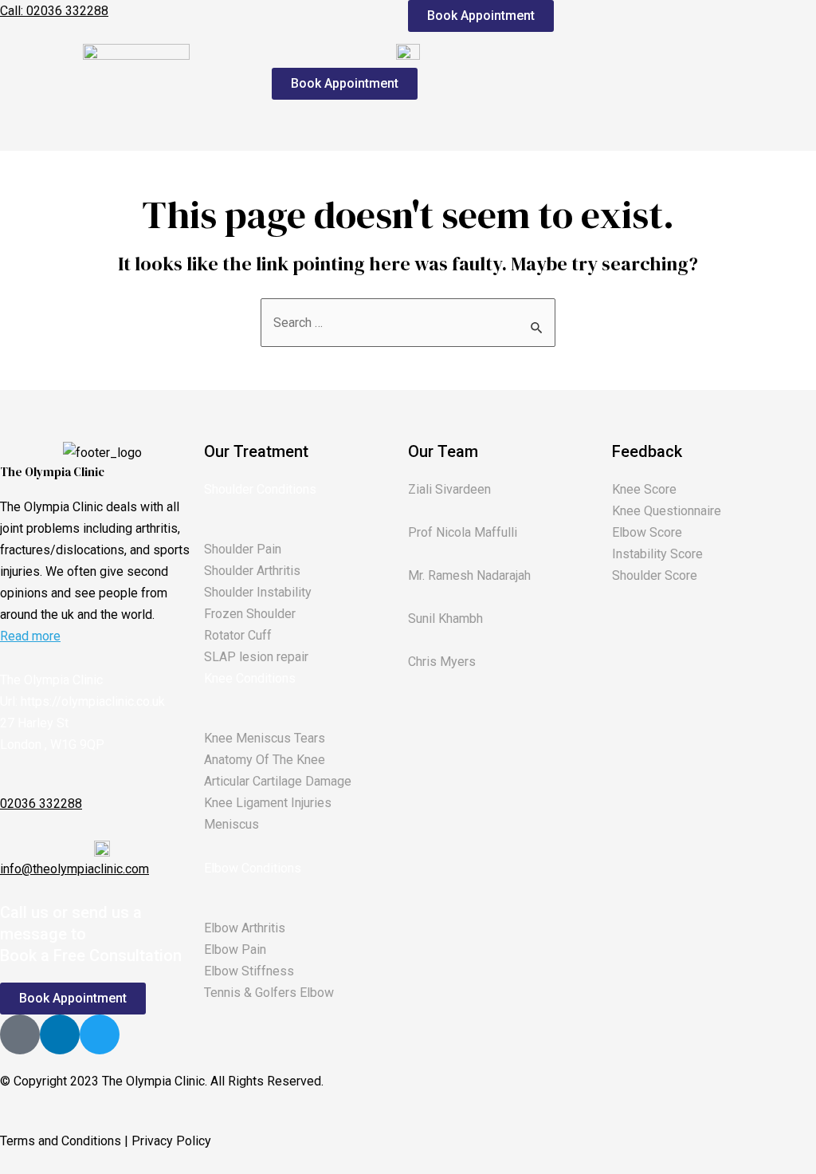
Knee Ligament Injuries (268, 802)
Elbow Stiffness (249, 971)
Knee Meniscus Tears (264, 738)
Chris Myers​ (442, 661)
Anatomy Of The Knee (264, 759)
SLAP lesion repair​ (256, 656)
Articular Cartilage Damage (277, 781)
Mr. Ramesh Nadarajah (469, 575)
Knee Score (644, 489)
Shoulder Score (654, 575)
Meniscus (231, 824)
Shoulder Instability (258, 592)
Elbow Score (647, 532)
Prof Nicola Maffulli (462, 532)
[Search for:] (408, 322)
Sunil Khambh (445, 618)
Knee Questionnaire (666, 510)
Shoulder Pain (242, 549)
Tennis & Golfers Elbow (269, 992)
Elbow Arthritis (244, 928)
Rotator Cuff (238, 635)
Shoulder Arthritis (252, 570)
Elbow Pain (235, 949)
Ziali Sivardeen (449, 489)
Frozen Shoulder (250, 613)
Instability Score (657, 553)
